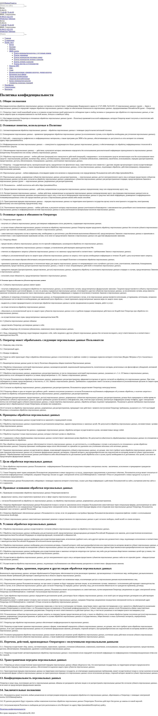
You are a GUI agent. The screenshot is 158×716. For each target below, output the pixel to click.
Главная (8, 38)
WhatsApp (4, 19)
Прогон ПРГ (14, 66)
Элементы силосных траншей (21, 83)
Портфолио (9, 85)
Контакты (8, 89)
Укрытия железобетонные (19, 79)
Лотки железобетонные (18, 76)
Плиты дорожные (21, 55)
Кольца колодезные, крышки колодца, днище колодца (30, 72)
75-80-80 (3, 12)
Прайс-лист (9, 42)
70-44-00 (10, 12)
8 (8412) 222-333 (6, 17)
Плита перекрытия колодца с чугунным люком (32, 53)
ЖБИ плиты (14, 51)
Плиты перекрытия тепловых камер (28, 57)
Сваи (11, 70)
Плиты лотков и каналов (23, 62)
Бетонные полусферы (17, 74)
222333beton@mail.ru (8, 3)
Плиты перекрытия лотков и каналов (28, 59)
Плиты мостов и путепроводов (26, 64)
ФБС (11, 68)
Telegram (11, 19)
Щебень (12, 49)
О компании (9, 40)
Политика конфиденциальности (12, 709)
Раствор (12, 47)
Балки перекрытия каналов (20, 81)
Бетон (11, 45)
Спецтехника (10, 87)
